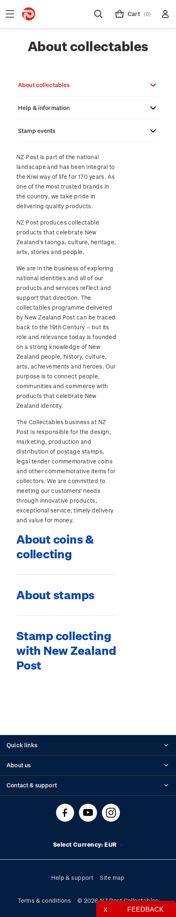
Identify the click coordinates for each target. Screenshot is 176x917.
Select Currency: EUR (85, 844)
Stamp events (37, 130)
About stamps (55, 594)
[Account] (165, 14)
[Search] (98, 14)
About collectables (44, 84)
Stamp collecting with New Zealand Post (66, 650)
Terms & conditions (44, 900)
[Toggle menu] (10, 14)
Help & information (44, 107)
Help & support (72, 877)
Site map (112, 877)
